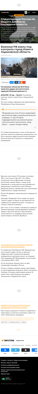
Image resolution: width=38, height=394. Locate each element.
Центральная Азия (18, 345)
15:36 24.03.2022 (6, 55)
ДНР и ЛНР (4, 322)
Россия (28, 345)
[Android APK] (6, 379)
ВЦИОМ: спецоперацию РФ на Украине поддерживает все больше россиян (15, 307)
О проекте (4, 360)
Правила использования (20, 360)
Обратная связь (5, 374)
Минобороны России (14, 322)
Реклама (3, 363)
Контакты (10, 360)
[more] (35, 127)
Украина (24, 322)
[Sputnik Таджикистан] (5, 13)
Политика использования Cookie (10, 367)
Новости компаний (11, 363)
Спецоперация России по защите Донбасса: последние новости (17, 318)
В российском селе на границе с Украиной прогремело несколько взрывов (17, 246)
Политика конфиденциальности (10, 365)
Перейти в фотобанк (20, 79)
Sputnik (4, 79)
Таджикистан (5, 345)
